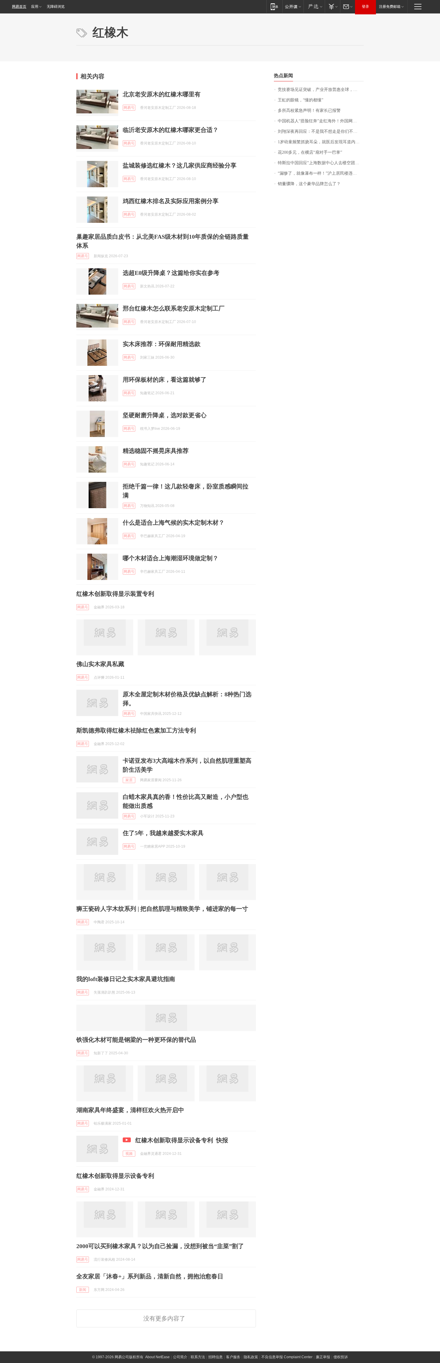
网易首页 (19, 6)
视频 (129, 1154)
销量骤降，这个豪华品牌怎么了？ (309, 184)
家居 (129, 780)
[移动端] (274, 6)
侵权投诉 (340, 1357)
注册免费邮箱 (389, 6)
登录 (365, 6)
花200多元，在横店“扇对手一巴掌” (310, 152)
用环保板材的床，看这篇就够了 (165, 379)
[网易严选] (314, 6)
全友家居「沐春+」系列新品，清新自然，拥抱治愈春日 (149, 1276)
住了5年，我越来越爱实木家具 (163, 833)
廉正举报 (323, 1357)
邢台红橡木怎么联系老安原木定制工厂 (173, 308)
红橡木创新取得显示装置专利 (115, 593)
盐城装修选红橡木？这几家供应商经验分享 (179, 165)
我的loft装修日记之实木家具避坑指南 (125, 979)
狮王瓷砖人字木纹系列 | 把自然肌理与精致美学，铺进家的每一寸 (162, 908)
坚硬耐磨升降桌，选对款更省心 (165, 415)
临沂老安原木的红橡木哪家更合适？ (171, 130)
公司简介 (180, 1357)
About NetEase (157, 1357)
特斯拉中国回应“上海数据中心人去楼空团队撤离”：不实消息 (321, 163)
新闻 (82, 1290)
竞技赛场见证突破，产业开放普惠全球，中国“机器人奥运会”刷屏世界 (321, 89)
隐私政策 (251, 1357)
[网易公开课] (293, 6)
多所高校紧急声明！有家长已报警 (309, 110)
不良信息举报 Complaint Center (286, 1357)
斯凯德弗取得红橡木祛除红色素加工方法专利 (136, 730)
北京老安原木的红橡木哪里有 (162, 94)
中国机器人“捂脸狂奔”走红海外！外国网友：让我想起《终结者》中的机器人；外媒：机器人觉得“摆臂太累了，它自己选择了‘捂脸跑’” (321, 121)
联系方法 (198, 1357)
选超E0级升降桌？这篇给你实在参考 (171, 272)
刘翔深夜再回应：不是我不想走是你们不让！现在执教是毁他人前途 (321, 131)
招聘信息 (215, 1357)
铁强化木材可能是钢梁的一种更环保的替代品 (136, 1039)
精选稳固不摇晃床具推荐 (156, 450)
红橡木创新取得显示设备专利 (115, 1175)
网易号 (129, 108)
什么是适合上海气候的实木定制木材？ (173, 522)
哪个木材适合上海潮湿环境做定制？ (171, 558)
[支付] (332, 6)
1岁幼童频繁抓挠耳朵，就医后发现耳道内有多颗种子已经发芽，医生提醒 (321, 142)
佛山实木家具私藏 (100, 664)
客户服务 (233, 1357)
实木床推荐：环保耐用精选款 (162, 344)
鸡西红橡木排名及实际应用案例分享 (171, 201)
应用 (34, 6)
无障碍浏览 (56, 6)
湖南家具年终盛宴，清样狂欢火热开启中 (130, 1110)
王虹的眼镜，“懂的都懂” (300, 100)
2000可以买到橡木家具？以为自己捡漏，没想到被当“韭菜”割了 (160, 1246)
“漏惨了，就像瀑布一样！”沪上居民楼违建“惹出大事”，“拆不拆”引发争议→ (321, 173)
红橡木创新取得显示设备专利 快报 (181, 1140)
